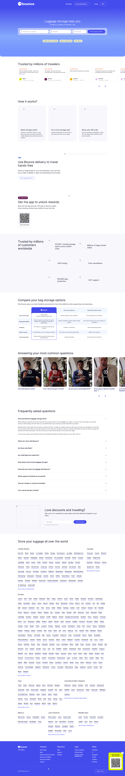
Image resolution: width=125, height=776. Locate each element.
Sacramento (63, 580)
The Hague (60, 667)
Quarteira (52, 644)
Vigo (105, 644)
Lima (56, 721)
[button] (96, 31)
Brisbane (80, 685)
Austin (28, 562)
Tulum (39, 721)
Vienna (39, 603)
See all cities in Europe (24, 675)
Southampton (22, 635)
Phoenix (51, 562)
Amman (96, 721)
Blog (41, 752)
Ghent (55, 630)
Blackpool (93, 630)
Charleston (44, 571)
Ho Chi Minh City (23, 694)
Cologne (20, 626)
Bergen (32, 626)
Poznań (89, 626)
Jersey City (44, 567)
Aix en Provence (29, 657)
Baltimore (51, 571)
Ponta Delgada (29, 667)
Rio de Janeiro (52, 717)
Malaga (103, 603)
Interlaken (94, 648)
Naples (20, 557)
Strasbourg (31, 621)
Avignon (20, 630)
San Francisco (61, 553)
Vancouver (90, 553)
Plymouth (20, 667)
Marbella (20, 653)
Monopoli (20, 648)
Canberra (67, 694)
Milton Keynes (69, 667)
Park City (57, 567)
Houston (57, 562)
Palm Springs (21, 576)
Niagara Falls (96, 557)
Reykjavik (70, 639)
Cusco (60, 717)
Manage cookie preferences (79, 755)
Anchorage (21, 571)
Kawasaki (50, 689)
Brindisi (39, 639)
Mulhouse (88, 662)
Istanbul (24, 607)
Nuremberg (64, 644)
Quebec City (90, 567)
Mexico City (21, 717)
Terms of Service (79, 750)
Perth (86, 685)
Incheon (44, 694)
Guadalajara (36, 717)
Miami (26, 553)
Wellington (102, 689)
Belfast (96, 621)
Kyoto (44, 685)
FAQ (58, 750)
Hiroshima (50, 685)
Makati (44, 703)
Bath (83, 626)
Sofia (74, 612)
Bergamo (95, 617)
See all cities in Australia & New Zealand (75, 698)
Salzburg (26, 630)
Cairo (85, 721)
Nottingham (102, 626)
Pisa (94, 603)
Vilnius (58, 639)
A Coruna (74, 657)
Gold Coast (94, 689)
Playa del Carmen (23, 721)
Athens (34, 603)
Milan (48, 598)
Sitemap (59, 754)
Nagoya (38, 685)
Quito (64, 730)
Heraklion (83, 617)
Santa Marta (62, 721)
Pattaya (55, 698)
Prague (54, 598)
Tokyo (19, 685)
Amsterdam (26, 603)
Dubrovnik (81, 612)
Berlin (57, 603)
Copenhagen (99, 598)
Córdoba (32, 639)
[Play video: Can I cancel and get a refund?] (55, 372)
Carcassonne (86, 648)
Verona (48, 607)
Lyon (24, 621)
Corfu (78, 607)
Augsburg (83, 667)
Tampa (28, 567)
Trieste (78, 626)
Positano (50, 626)
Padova (95, 626)
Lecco (44, 648)
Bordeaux (28, 617)
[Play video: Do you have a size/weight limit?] (80, 372)
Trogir (70, 635)
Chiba (49, 703)
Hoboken (20, 580)
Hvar (91, 639)
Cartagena (65, 726)
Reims (85, 653)
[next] (105, 86)
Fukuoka (20, 698)
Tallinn (37, 626)
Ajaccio (31, 653)
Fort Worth (36, 571)
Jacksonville (31, 585)
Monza (100, 662)
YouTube (94, 762)
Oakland (64, 562)
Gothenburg (72, 648)
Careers (42, 762)
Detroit (52, 576)
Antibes (65, 648)
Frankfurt (88, 603)
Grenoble (51, 653)
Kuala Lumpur (35, 689)
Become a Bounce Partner (47, 754)
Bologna (51, 603)
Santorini (68, 621)
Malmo (51, 662)
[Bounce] (26, 4)
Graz (49, 648)
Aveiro (95, 662)
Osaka (25, 685)
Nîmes (19, 671)
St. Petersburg (22, 585)
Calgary (89, 557)
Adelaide (66, 689)
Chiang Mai (33, 698)
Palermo (59, 607)
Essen (77, 662)
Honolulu (80, 557)
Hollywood (21, 567)
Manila (40, 698)
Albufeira (25, 671)
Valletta (38, 621)
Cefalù (81, 657)
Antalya (91, 657)
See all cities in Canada (93, 571)
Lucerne (64, 626)
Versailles (45, 662)
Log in (96, 4)
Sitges (97, 657)
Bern (102, 653)
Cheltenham (45, 667)
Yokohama (31, 685)
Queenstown (100, 685)
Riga (43, 635)
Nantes (20, 644)
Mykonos (26, 612)
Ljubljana (74, 621)
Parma (82, 644)
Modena (44, 621)
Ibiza (45, 630)
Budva (82, 662)
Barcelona (91, 598)
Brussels (90, 607)
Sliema (71, 644)
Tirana (87, 612)
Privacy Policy (78, 752)
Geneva (84, 635)
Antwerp (97, 653)
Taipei (60, 689)
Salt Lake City (35, 567)
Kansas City (42, 580)
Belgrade (57, 626)
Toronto (97, 553)
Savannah (64, 567)
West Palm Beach (78, 571)
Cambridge (21, 562)
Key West (70, 562)
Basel (79, 648)
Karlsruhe (31, 662)
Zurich (26, 626)
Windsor (29, 635)
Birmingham (71, 626)
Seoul (27, 689)
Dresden (38, 648)
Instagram (95, 754)
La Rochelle (37, 635)
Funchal (48, 635)
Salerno (33, 630)
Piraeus (94, 644)
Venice (71, 598)
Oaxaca (43, 717)
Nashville (26, 557)
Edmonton (90, 562)
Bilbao (100, 612)
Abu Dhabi (93, 717)
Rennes (33, 644)
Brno (102, 657)
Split (19, 607)
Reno (79, 567)
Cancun (28, 717)
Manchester (64, 603)
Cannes (45, 639)
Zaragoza (101, 648)
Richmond (97, 562)
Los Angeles (39, 553)
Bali (56, 689)
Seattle (47, 553)
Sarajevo (42, 617)
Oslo (51, 612)
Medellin (50, 730)
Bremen (38, 657)
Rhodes (100, 630)
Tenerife (81, 630)
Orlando (41, 557)
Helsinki (61, 617)
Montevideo (58, 730)
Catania (72, 607)
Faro (76, 630)
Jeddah (80, 721)
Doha (90, 721)
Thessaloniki (77, 635)
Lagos (68, 657)
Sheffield (58, 648)
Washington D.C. (79, 553)
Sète (101, 667)
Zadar (63, 612)
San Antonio (72, 567)
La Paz (70, 730)
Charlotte (27, 580)
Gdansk (40, 612)
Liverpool (33, 612)
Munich (77, 603)
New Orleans (48, 557)
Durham (51, 567)
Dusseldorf (55, 635)
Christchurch (80, 689)
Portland (44, 562)
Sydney (74, 685)
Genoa (89, 617)
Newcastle (94, 612)
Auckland (92, 685)
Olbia (87, 630)
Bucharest (89, 621)
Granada (88, 644)
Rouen (80, 653)
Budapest (83, 598)
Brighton (54, 617)
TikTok (94, 757)
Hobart (88, 689)
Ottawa (98, 567)
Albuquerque (72, 580)
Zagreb (50, 621)
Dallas (39, 562)
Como (64, 630)
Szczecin (20, 657)
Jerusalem (100, 717)
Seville (53, 607)
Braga (76, 667)
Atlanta (74, 557)
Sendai (50, 694)
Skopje (71, 662)
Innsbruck (82, 621)
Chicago (52, 553)
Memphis (34, 580)
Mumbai (26, 703)
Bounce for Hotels (45, 759)
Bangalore (37, 703)
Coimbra (32, 648)
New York (20, 553)
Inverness (51, 639)
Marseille (101, 607)
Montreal (103, 553)
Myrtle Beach (59, 571)
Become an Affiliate (45, 757)
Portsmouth (84, 639)
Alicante (56, 621)
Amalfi (77, 644)
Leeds (62, 621)
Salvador (50, 721)
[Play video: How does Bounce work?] (30, 372)
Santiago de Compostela (72, 617)
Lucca (58, 644)
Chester (44, 657)
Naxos (70, 653)
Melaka (20, 703)
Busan (49, 698)
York (82, 603)
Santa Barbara (66, 576)
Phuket (55, 694)
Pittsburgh (39, 576)
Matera (90, 635)
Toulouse (57, 612)
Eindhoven (63, 635)
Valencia (83, 607)
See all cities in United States (26, 589)
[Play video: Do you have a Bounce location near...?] (105, 372)
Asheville (80, 580)
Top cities (69, 4)
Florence (59, 598)
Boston (32, 553)
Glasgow (46, 612)
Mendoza (57, 726)
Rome (30, 598)
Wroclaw (69, 612)
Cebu (60, 698)
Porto (42, 607)
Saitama (55, 703)
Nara (31, 703)
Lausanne (63, 653)
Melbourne (67, 685)
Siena (38, 644)
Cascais (38, 662)
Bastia (57, 653)
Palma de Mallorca (23, 639)
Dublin (20, 603)
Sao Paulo (70, 721)
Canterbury (58, 662)
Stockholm (32, 607)
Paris (25, 598)
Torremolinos (51, 657)
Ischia (75, 653)
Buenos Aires (67, 717)
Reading (100, 644)
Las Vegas (69, 553)
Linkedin (94, 759)
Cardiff (48, 617)
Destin (73, 576)
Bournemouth (61, 657)
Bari (95, 607)
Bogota (72, 726)
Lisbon (66, 598)
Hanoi (38, 694)
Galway (102, 621)
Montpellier (97, 635)
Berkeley (79, 576)
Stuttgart (35, 617)
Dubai (80, 717)
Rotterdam (38, 653)
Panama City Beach (52, 580)
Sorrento (39, 630)
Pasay (26, 698)
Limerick (65, 662)
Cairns (73, 689)
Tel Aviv (86, 717)
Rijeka (25, 662)
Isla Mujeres (32, 721)
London (20, 598)
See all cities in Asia (23, 707)
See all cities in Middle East (86, 725)
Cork (26, 653)
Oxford (20, 612)
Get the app (43, 750)
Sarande (89, 667)
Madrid (35, 598)
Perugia (45, 653)
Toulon (101, 639)
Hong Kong (21, 689)
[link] (27, 178)
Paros (86, 657)
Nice (98, 603)
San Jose (28, 571)
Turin (37, 607)
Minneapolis (68, 571)
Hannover (70, 630)
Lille (60, 630)
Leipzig (91, 653)
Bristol (20, 621)
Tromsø (53, 667)
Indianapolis (30, 576)
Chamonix (103, 617)
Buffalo (58, 576)
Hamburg (65, 607)
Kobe (44, 698)
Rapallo (20, 662)
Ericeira (96, 667)
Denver (33, 562)
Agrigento (38, 667)
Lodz (26, 648)
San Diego (67, 557)
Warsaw (45, 603)
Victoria (104, 562)
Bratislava (26, 644)
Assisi (50, 630)
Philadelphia (33, 557)
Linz (53, 648)
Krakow (71, 603)
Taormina (77, 639)
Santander (45, 644)
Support (59, 752)
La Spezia (43, 626)
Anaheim (45, 576)
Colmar (64, 639)
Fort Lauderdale (58, 557)
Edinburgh (42, 598)
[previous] (99, 86)
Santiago (50, 726)
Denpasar (32, 694)
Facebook (95, 750)
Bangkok (57, 685)
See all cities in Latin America (56, 734)
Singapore (43, 689)
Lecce (96, 639)
